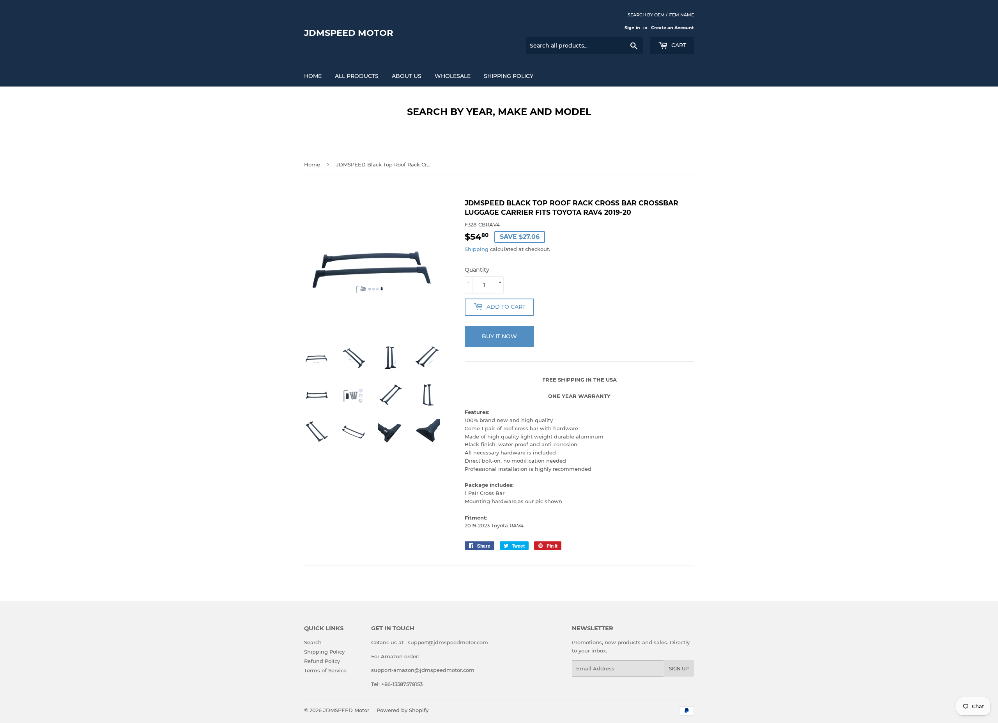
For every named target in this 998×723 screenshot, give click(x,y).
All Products (357, 76)
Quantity (477, 269)
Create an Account (672, 27)
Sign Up (679, 669)
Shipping (476, 249)
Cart (678, 45)
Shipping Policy (508, 76)
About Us (406, 76)
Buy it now (499, 336)
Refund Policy (322, 661)
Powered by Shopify (402, 710)
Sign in (632, 27)
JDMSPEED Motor (348, 32)
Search (313, 642)
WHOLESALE (453, 76)
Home (313, 76)
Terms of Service (325, 670)
